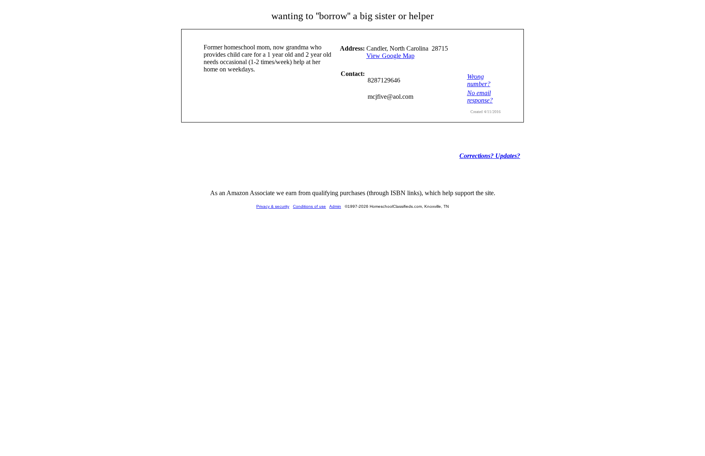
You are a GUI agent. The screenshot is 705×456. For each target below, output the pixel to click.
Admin (335, 206)
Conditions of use (309, 206)
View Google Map (390, 55)
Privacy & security (272, 206)
